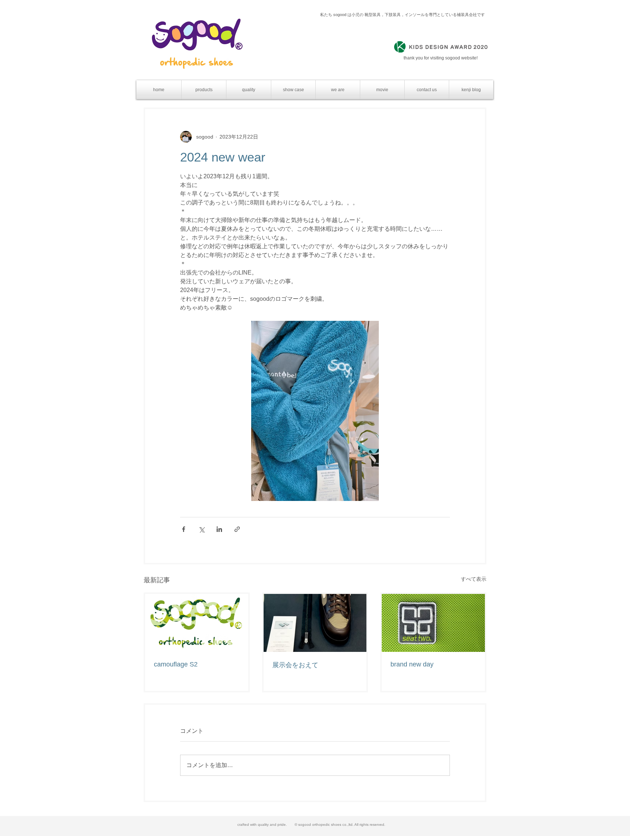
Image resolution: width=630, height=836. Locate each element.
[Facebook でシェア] (183, 529)
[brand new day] (433, 623)
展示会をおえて (295, 665)
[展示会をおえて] (315, 623)
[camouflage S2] (196, 623)
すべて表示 (473, 579)
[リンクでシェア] (237, 529)
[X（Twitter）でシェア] (201, 529)
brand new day (411, 664)
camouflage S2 (176, 664)
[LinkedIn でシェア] (219, 529)
